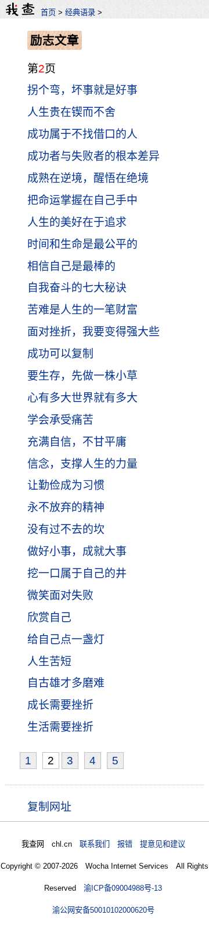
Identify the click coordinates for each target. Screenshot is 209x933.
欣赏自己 (49, 617)
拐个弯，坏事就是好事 (82, 90)
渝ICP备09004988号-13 (123, 888)
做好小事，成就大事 (77, 551)
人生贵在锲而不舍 (71, 112)
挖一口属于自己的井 (77, 573)
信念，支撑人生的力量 (82, 464)
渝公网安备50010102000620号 (103, 910)
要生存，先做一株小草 (82, 376)
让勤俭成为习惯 (66, 485)
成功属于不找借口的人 (82, 134)
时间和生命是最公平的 (82, 244)
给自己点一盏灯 (66, 639)
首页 (48, 12)
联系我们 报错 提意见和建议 (132, 844)
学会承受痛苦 (60, 420)
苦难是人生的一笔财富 (82, 310)
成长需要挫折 (60, 705)
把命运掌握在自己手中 (82, 200)
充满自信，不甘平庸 (77, 442)
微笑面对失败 (60, 595)
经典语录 (80, 12)
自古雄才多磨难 (66, 683)
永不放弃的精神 (66, 507)
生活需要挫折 (60, 727)
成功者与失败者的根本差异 (93, 156)
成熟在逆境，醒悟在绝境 (88, 178)
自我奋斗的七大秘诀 (77, 288)
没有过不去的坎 (66, 529)
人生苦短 (49, 661)
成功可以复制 (60, 354)
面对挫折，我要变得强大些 (93, 332)
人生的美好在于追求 (77, 222)
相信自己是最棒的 (71, 266)
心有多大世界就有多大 (82, 398)
